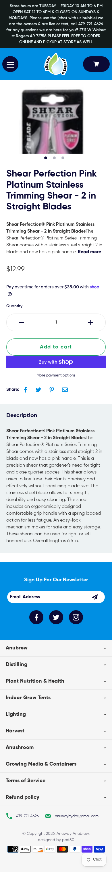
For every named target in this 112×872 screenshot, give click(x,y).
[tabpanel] (53, 120)
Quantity (14, 306)
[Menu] (10, 64)
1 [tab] (45, 157)
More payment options (56, 375)
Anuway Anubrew (73, 834)
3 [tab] (62, 157)
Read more (89, 252)
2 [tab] (54, 157)
